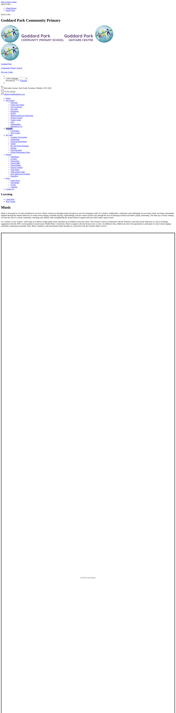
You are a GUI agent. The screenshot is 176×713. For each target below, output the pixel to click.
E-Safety (14, 159)
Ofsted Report (11, 8)
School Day (15, 161)
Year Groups (15, 133)
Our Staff (14, 109)
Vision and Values (17, 105)
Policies (13, 148)
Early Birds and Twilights (20, 174)
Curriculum (15, 131)
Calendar (14, 187)
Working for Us (16, 126)
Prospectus (15, 111)
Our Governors (16, 107)
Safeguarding (16, 124)
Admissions (15, 139)
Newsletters (15, 183)
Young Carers (16, 120)
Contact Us (10, 189)
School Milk (15, 163)
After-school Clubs (18, 172)
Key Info (9, 135)
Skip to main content (9, 2)
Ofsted (13, 144)
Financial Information (19, 142)
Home (8, 98)
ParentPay (14, 176)
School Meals (16, 165)
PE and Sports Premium (20, 146)
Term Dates (15, 170)
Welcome (14, 103)
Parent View (10, 10)
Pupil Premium (16, 150)
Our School (10, 100)
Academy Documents (19, 137)
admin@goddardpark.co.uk (14, 94)
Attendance (15, 157)
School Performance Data (20, 152)
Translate (23, 81)
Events (13, 185)
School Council (16, 118)
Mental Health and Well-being (22, 116)
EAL (12, 122)
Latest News (15, 180)
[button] (11, 14)
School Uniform (17, 167)
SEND (13, 113)
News (8, 178)
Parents (8, 155)
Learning (9, 129)
